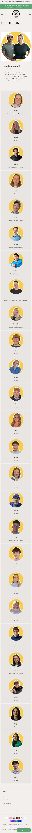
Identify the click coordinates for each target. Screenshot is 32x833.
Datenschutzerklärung (12, 827)
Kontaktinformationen (8, 829)
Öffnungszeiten (7, 803)
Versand (5, 800)
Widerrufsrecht (25, 824)
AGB (20, 827)
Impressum (16, 829)
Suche (4, 796)
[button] (2, 14)
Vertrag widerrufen (24, 830)
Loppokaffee (9, 824)
